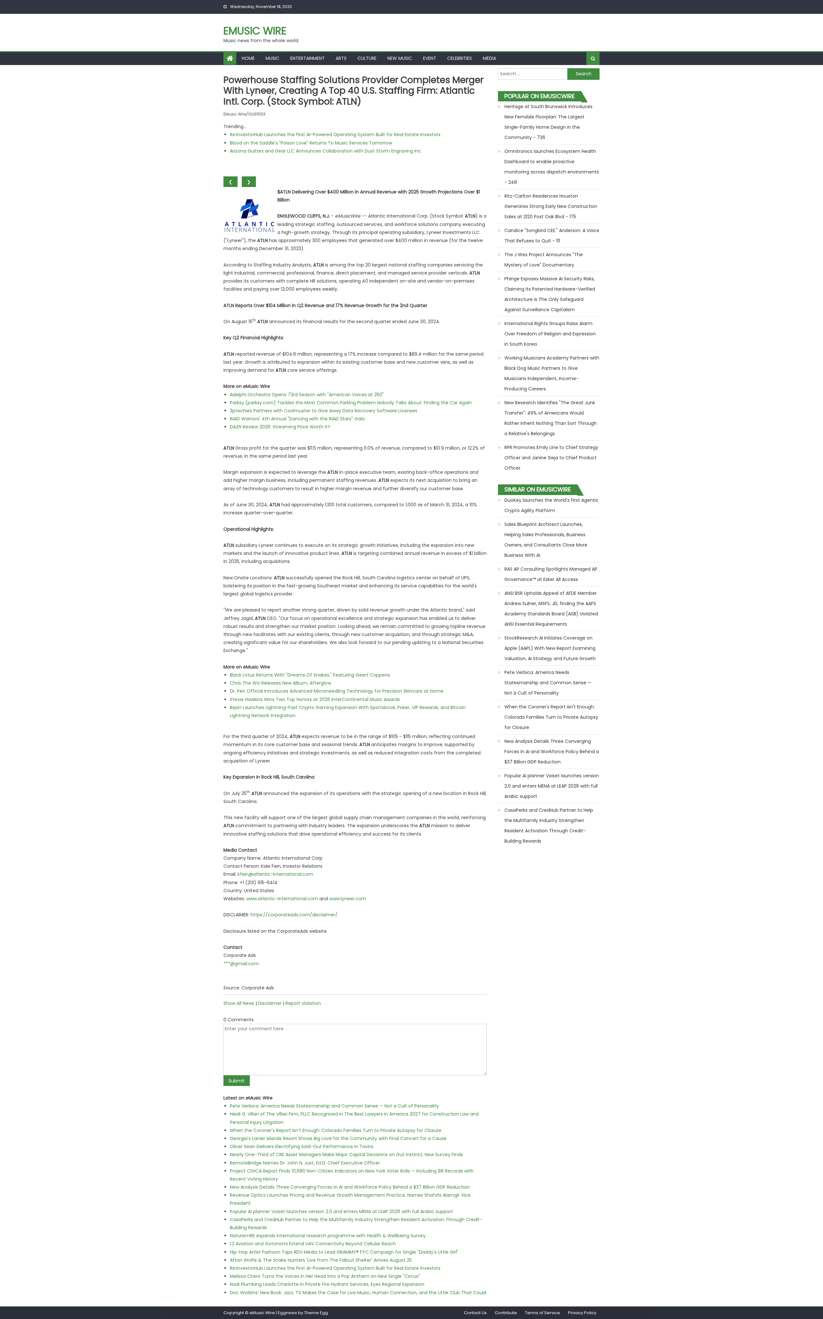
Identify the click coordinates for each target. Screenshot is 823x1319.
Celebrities (459, 58)
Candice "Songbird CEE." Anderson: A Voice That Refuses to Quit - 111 (551, 235)
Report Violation (303, 1003)
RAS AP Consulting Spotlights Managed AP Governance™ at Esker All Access (550, 574)
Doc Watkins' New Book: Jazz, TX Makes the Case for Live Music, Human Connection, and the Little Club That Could (358, 1292)
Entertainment (307, 58)
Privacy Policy (582, 1313)
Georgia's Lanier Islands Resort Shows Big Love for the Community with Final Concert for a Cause (338, 1138)
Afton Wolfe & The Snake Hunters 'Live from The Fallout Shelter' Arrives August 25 (321, 1260)
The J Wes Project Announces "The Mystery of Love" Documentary (543, 259)
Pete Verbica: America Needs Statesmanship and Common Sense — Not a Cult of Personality (334, 1106)
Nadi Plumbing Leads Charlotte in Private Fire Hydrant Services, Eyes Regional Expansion (327, 1284)
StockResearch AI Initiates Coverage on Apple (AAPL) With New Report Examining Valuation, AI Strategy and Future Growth (550, 648)
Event (429, 58)
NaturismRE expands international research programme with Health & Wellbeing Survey (328, 1235)
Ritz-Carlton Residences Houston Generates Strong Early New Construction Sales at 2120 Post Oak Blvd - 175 (550, 206)
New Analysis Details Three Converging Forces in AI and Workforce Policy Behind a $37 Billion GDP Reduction (350, 1187)
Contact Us (475, 1313)
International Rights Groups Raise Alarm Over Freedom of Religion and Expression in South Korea (550, 333)
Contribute (506, 1313)
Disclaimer (270, 1003)
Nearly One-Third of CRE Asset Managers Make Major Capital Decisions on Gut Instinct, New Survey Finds (346, 1154)
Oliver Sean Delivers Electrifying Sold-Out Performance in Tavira (301, 1146)
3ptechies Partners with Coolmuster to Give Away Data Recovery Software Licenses (323, 410)
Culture (366, 58)
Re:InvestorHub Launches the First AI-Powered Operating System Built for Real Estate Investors (335, 134)
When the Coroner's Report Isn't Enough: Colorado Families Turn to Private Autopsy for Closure (335, 1130)
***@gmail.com (241, 963)
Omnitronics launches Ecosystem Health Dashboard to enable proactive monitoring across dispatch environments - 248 (551, 166)
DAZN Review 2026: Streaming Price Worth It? (280, 427)
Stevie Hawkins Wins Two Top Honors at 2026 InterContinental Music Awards (315, 699)
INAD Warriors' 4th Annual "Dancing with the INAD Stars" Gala (297, 419)
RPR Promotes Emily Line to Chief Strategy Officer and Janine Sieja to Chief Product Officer (551, 457)
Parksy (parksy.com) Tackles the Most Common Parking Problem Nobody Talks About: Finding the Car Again (351, 402)
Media (489, 58)
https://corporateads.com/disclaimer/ (294, 915)
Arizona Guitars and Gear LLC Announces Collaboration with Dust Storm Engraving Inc (325, 151)
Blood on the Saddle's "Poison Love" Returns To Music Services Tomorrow (311, 143)
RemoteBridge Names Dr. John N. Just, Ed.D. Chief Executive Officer (305, 1163)
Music (272, 58)
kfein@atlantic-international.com (275, 874)
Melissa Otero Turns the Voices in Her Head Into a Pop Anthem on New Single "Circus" (325, 1276)
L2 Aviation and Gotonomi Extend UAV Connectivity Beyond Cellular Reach (313, 1243)
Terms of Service (542, 1313)
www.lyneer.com (347, 898)
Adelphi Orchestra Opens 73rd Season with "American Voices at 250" (307, 394)
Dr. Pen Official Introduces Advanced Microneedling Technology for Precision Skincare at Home (336, 691)
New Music (399, 58)
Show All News (238, 1003)
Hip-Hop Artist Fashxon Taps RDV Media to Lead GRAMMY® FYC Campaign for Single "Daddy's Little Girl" (344, 1252)
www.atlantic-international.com (282, 898)
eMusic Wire (254, 30)
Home (248, 58)
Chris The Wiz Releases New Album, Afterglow (280, 683)
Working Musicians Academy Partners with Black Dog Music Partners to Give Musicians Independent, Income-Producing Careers (551, 373)
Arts (341, 58)
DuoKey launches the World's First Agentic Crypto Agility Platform (551, 505)
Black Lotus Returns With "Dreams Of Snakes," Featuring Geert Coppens (310, 675)
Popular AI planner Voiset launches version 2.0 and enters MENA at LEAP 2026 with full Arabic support (341, 1211)
